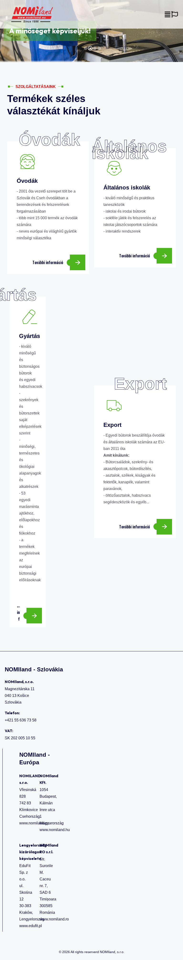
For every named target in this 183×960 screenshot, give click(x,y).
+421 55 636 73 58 (20, 720)
